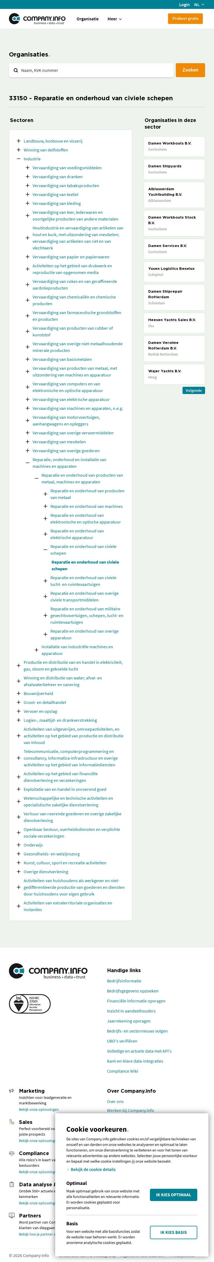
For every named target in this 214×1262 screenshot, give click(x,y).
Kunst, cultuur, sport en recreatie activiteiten (65, 862)
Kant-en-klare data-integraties (135, 1061)
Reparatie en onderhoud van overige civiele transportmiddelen (84, 596)
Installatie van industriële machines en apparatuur (77, 650)
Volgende (194, 390)
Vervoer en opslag (40, 711)
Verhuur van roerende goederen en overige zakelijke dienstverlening (72, 817)
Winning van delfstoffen (46, 150)
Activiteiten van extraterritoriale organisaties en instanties (68, 906)
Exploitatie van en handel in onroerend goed (65, 789)
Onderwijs (33, 845)
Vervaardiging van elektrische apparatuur (71, 399)
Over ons (115, 1101)
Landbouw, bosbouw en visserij (53, 141)
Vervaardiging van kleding (57, 203)
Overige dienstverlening (46, 871)
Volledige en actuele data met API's (139, 1051)
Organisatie (88, 18)
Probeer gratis (185, 18)
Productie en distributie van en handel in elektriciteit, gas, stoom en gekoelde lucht (73, 665)
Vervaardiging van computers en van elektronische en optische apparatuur (68, 387)
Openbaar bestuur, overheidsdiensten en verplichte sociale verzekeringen (72, 832)
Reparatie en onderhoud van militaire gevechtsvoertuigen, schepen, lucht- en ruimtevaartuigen (86, 615)
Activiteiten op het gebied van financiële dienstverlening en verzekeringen (61, 777)
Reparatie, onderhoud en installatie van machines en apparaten (69, 463)
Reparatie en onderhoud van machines (86, 506)
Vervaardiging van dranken (58, 176)
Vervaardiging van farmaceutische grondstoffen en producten (77, 316)
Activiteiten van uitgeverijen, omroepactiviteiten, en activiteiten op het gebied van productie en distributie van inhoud (73, 735)
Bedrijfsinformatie (124, 981)
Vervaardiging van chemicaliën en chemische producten (74, 300)
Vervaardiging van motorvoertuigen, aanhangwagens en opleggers (66, 420)
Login (184, 4)
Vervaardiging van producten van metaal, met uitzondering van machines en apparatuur (75, 371)
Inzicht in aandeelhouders (131, 1011)
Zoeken (190, 70)
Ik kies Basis (173, 1232)
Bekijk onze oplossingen (39, 1109)
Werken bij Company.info (130, 1110)
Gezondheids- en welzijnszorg (52, 854)
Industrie (32, 159)
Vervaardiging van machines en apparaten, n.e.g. (78, 408)
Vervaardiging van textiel (55, 194)
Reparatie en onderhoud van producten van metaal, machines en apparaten (82, 478)
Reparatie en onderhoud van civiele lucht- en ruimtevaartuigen (83, 581)
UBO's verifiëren (122, 1041)
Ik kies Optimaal (173, 1195)
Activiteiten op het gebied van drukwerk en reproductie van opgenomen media (72, 269)
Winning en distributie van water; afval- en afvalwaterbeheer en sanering (63, 681)
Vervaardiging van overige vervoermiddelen (73, 433)
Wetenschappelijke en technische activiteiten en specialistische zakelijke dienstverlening (68, 801)
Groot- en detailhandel (45, 702)
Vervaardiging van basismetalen (62, 359)
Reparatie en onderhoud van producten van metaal (87, 494)
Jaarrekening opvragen (129, 1021)
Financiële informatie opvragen (136, 1001)
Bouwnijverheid (38, 693)
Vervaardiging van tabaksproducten (66, 185)
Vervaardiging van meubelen (59, 441)
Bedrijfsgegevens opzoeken (133, 991)
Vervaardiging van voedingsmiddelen (67, 167)
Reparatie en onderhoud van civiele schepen (83, 550)
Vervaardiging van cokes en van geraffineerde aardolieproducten (75, 284)
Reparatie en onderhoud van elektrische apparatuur (77, 534)
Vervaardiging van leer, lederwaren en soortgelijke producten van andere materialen (75, 215)
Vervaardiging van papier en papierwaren (71, 257)
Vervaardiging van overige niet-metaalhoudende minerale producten (78, 347)
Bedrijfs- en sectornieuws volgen (137, 1031)
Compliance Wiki (122, 1071)
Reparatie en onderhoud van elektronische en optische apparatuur (85, 518)
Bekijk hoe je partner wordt (41, 1234)
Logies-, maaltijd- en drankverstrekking (60, 720)
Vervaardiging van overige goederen (66, 450)
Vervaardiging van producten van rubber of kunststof (73, 331)
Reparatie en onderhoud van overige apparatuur (84, 634)
